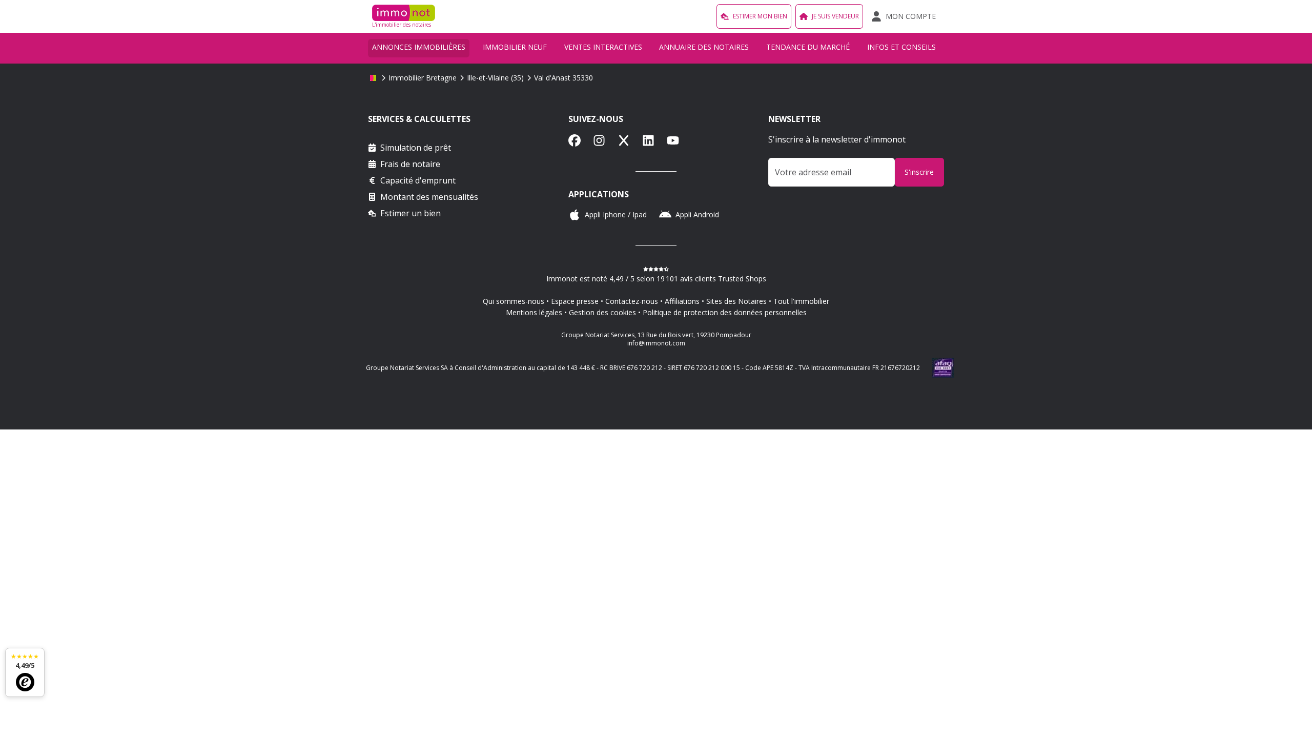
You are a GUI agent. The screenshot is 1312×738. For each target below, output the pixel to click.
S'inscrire (919, 172)
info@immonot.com (656, 343)
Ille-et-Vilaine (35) (495, 78)
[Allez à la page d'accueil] (373, 78)
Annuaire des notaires (704, 47)
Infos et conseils (901, 47)
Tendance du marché (808, 47)
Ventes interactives (603, 47)
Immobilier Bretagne (422, 78)
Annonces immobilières (418, 47)
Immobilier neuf (515, 47)
